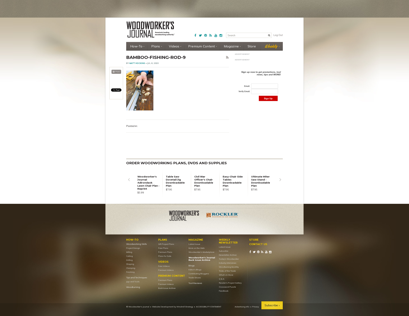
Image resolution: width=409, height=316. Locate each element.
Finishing (130, 272)
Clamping (130, 268)
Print (118, 72)
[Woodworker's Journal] (186, 216)
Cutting (129, 256)
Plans (155, 46)
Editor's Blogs (195, 269)
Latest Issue (194, 244)
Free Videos (164, 266)
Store (252, 46)
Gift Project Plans (166, 244)
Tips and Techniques (136, 277)
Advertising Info (242, 306)
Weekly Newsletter (228, 241)
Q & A (221, 279)
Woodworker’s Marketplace (201, 252)
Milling (129, 252)
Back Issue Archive (167, 288)
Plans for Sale (164, 256)
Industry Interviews (227, 263)
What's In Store (226, 275)
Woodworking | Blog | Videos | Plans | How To (150, 30)
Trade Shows (195, 277)
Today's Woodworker (229, 259)
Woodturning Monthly (229, 267)
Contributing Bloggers (199, 273)
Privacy (255, 306)
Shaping (130, 264)
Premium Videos (166, 270)
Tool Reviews (195, 283)
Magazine (231, 46)
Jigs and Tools (132, 281)
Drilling (129, 260)
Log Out (278, 35)
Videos (174, 46)
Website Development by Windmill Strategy (172, 306)
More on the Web (197, 248)
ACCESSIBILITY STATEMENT (208, 306)
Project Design (133, 248)
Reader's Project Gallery (230, 283)
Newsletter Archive (228, 255)
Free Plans (163, 248)
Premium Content (201, 46)
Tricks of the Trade (227, 271)
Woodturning (133, 287)
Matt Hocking (137, 63)
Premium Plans (165, 252)
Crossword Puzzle (227, 287)
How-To (136, 46)
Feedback (223, 291)
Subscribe (223, 251)
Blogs (191, 265)
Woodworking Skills (136, 244)
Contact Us (258, 244)
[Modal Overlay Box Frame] (259, 82)
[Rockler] (222, 216)
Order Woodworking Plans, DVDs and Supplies (176, 163)
